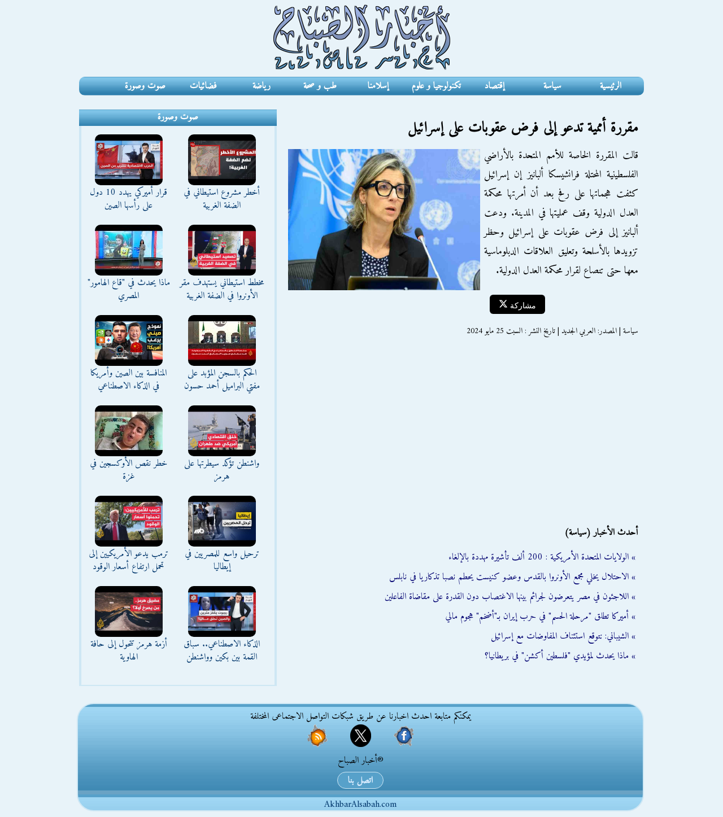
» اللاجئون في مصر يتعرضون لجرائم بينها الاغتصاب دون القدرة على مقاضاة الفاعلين (510, 597)
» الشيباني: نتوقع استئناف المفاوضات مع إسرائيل (563, 636)
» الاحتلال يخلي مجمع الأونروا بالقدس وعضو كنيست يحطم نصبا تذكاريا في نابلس (512, 577)
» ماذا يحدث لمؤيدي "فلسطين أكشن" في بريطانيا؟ (560, 656)
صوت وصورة (145, 86)
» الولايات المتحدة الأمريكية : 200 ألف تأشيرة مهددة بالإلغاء (541, 557)
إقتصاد (494, 86)
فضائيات (203, 86)
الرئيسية (610, 86)
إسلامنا (378, 86)
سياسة (552, 86)
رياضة (261, 86)
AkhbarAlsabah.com (360, 804)
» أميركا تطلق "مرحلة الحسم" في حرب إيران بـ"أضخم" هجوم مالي (540, 616)
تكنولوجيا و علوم (436, 86)
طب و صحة (320, 86)
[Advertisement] (460, 431)
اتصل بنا (360, 780)
